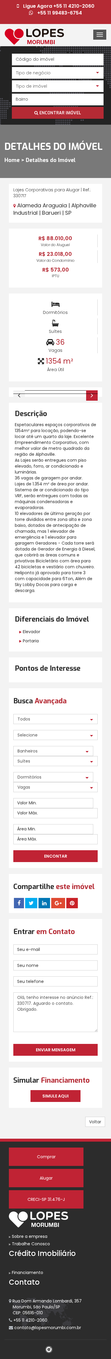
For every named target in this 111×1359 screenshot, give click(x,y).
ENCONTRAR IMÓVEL (59, 113)
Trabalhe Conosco (30, 1244)
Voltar (95, 1122)
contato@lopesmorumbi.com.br (47, 1328)
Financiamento (27, 1272)
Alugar (46, 1178)
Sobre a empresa (29, 1236)
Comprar (46, 1157)
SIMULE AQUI (55, 1096)
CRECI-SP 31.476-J (46, 1199)
